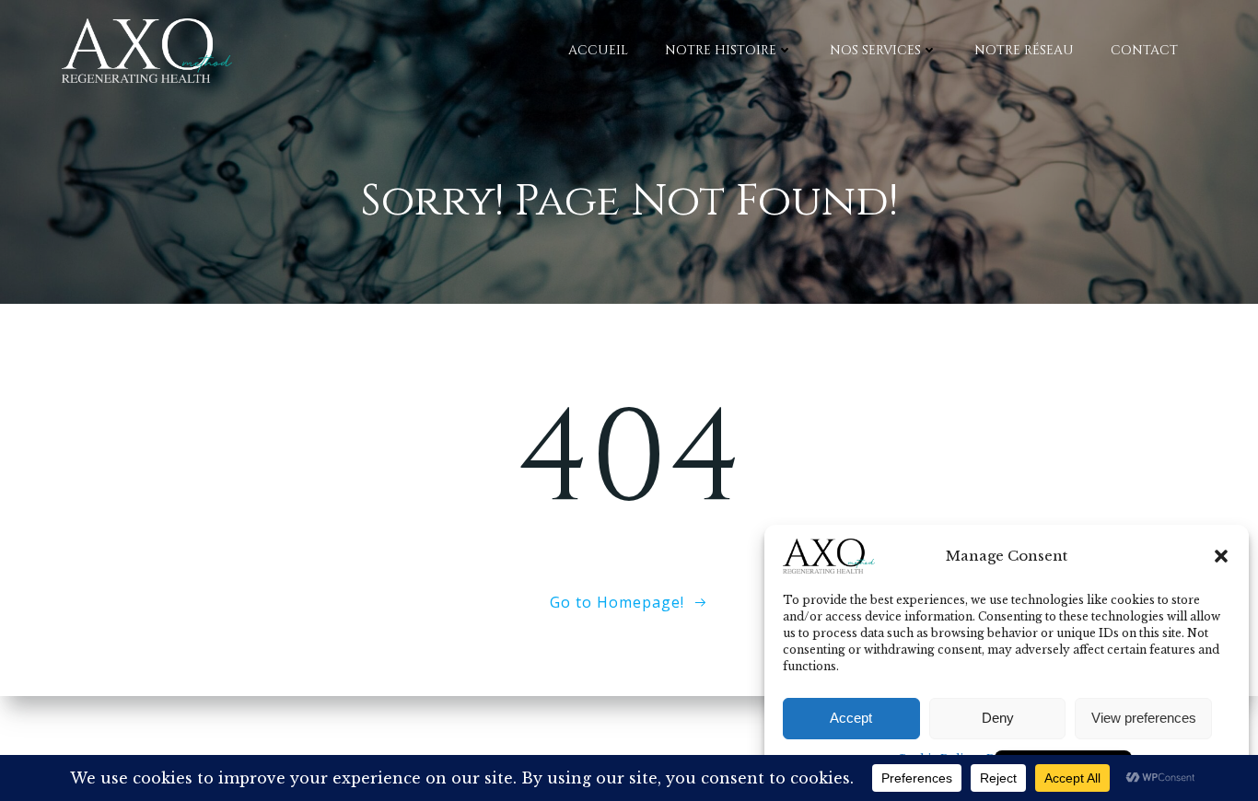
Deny (998, 718)
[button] (1221, 556)
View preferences (1143, 718)
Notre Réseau (1024, 50)
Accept (851, 718)
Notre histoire (720, 50)
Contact (1144, 50)
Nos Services (875, 50)
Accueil (598, 50)
